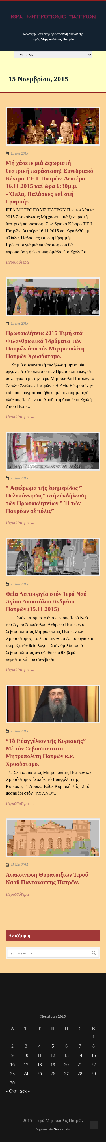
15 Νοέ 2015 (19, 153)
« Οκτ (11, 1091)
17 (26, 1064)
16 (12, 1064)
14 (80, 1055)
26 (53, 1073)
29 (93, 1073)
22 (93, 1064)
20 (66, 1064)
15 (93, 1055)
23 (12, 1073)
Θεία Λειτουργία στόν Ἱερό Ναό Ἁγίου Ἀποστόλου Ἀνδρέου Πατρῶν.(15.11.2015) (46, 602)
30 (12, 1082)
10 (26, 1055)
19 (53, 1064)
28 (80, 1073)
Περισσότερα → (20, 262)
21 (80, 1064)
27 (66, 1073)
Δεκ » (25, 1091)
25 (39, 1073)
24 (26, 1073)
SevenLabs (62, 1129)
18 (39, 1064)
